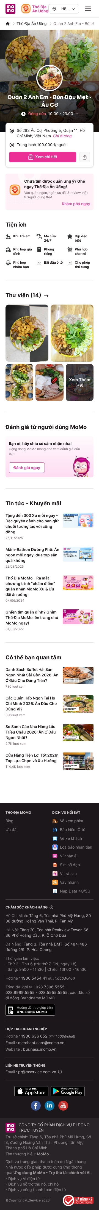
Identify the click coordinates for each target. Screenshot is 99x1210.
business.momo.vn (39, 1049)
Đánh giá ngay (26, 467)
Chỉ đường (62, 135)
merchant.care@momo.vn (41, 1042)
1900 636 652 (48, 1036)
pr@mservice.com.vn (37, 1071)
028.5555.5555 (53, 992)
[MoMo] (8, 23)
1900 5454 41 (34, 978)
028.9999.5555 (20, 992)
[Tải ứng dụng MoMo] (31, 1091)
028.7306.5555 (50, 987)
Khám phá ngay (76, 203)
